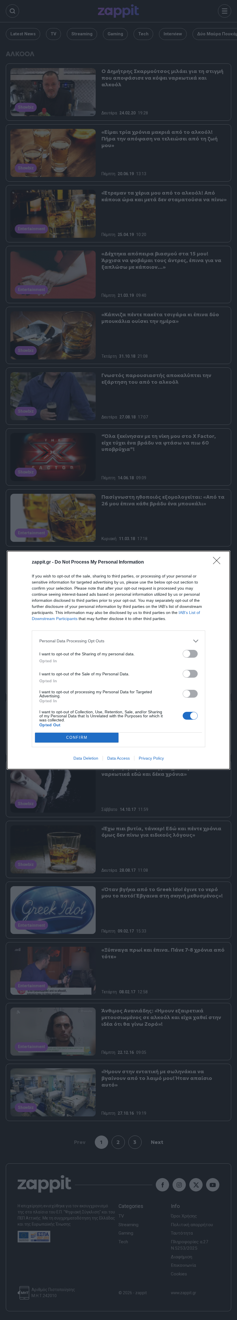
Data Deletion (85, 758)
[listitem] (118, 641)
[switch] (190, 654)
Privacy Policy (151, 758)
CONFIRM (77, 737)
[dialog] (118, 660)
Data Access (118, 758)
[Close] (218, 562)
